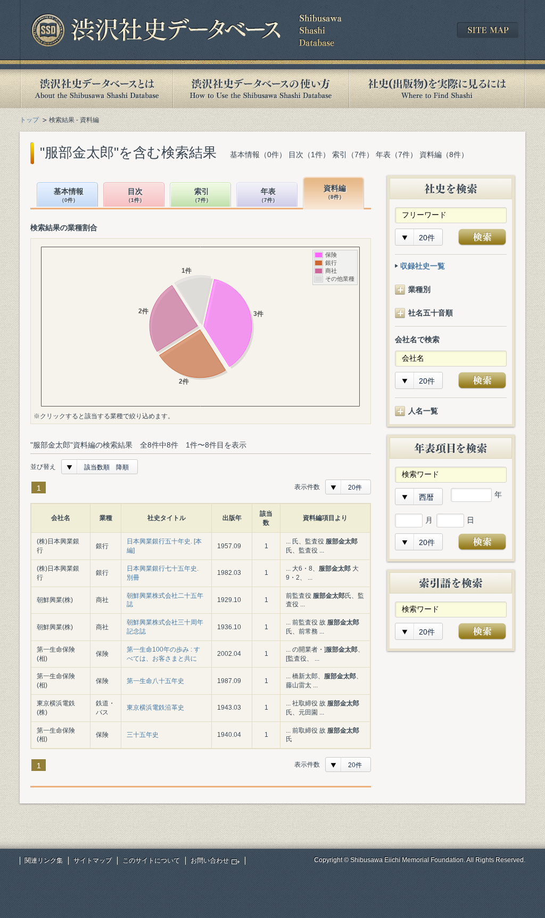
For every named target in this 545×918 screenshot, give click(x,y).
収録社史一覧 (422, 266)
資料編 (335, 192)
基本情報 (69, 195)
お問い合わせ (210, 860)
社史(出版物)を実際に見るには (437, 88)
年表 (268, 195)
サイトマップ (92, 860)
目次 (135, 195)
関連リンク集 (43, 860)
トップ (29, 120)
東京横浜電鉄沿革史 (155, 707)
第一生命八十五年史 (155, 681)
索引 (201, 195)
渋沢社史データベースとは (96, 88)
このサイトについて (151, 860)
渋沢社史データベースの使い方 (260, 88)
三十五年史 (143, 734)
